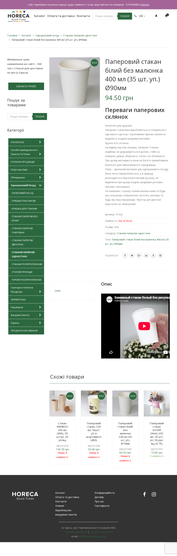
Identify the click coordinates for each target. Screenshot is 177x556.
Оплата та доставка (67, 497)
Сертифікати (102, 505)
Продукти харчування (24, 330)
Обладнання (18, 177)
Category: (110, 233)
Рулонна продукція (22, 161)
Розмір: (109, 227)
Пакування (17, 307)
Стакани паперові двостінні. (22, 242)
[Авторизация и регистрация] (156, 15)
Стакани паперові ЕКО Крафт (25, 218)
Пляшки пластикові (24, 200)
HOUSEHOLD (17, 142)
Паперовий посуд (22, 193)
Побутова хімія (19, 169)
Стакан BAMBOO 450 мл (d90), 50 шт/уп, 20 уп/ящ (62, 432)
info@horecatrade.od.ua (92, 536)
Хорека (15, 322)
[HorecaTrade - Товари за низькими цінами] (18, 15)
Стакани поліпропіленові (27, 264)
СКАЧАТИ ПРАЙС (26, 86)
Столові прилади (22, 271)
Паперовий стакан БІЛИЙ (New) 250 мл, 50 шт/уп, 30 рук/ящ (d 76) (157, 433)
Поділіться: (111, 255)
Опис (58, 290)
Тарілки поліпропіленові (26, 279)
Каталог (26, 35)
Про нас (99, 501)
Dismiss (145, 4)
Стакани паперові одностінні (80, 35)
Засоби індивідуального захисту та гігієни (24, 152)
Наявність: (111, 220)
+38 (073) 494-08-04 (101, 532)
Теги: (108, 239)
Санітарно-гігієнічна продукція (22, 289)
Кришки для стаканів (24, 208)
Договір (99, 497)
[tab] (72, 290)
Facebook (144, 494)
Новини (59, 505)
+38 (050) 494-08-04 (75, 532)
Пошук (124, 16)
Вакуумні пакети (20, 315)
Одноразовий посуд (47, 35)
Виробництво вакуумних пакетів (66, 512)
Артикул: (110, 214)
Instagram (154, 494)
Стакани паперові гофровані (22, 230)
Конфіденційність (105, 492)
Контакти (61, 501)
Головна (12, 35)
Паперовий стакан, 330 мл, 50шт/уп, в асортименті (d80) (93, 432)
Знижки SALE (18, 299)
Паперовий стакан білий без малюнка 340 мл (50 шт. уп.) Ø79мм (125, 433)
